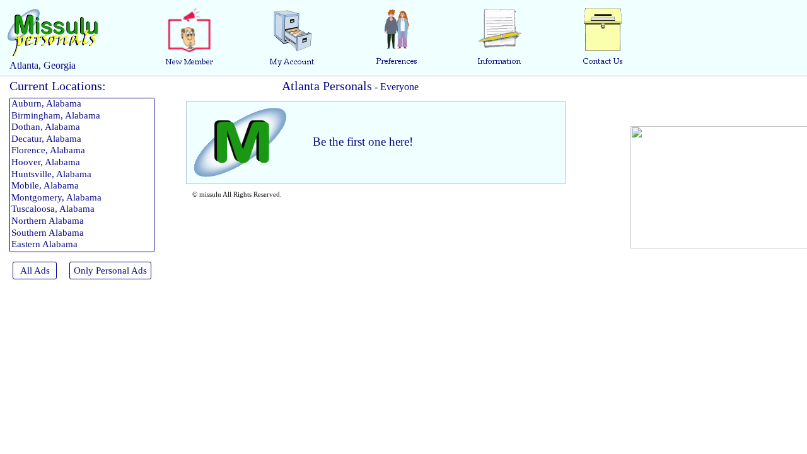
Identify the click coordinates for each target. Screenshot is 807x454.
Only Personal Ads (110, 270)
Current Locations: (57, 86)
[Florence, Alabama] (82, 151)
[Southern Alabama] (82, 234)
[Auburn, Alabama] (82, 104)
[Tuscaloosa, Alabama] (82, 210)
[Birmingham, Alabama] (82, 116)
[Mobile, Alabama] (82, 186)
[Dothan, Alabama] (82, 128)
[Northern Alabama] (82, 222)
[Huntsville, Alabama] (82, 175)
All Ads (35, 270)
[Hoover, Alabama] (82, 163)
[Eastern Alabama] (82, 245)
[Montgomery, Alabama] (82, 198)
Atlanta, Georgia (42, 65)
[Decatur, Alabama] (82, 140)
